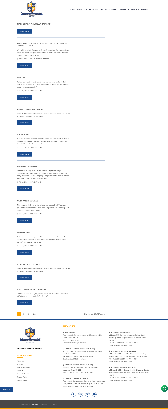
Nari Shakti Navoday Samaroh (34, 24)
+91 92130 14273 (72, 386)
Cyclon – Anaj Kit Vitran (31, 289)
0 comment (33, 59)
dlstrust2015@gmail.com (77, 343)
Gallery (124, 9)
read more (24, 31)
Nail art (22, 77)
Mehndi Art (23, 232)
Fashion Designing (27, 166)
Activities (93, 9)
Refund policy (22, 380)
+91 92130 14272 (73, 373)
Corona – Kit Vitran (28, 264)
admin (40, 91)
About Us (81, 9)
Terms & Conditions (24, 374)
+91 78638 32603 (132, 378)
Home (72, 9)
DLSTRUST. (36, 405)
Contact (135, 9)
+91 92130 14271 (118, 343)
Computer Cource (27, 201)
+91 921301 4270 (72, 356)
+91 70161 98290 (118, 378)
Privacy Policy (22, 377)
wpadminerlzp (43, 59)
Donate (144, 9)
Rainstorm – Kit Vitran (30, 109)
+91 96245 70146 (118, 359)
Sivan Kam (23, 134)
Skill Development (108, 9)
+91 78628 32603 (73, 340)
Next (34, 314)
